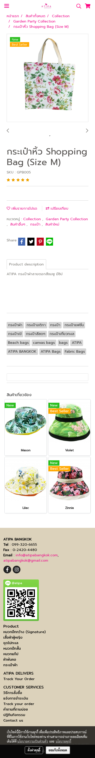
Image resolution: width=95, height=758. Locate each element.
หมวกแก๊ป (10, 654)
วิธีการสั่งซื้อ (12, 693)
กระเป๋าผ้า (10, 665)
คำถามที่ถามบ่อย (15, 709)
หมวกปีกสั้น (12, 648)
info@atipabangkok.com (37, 555)
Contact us (13, 720)
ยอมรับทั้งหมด (58, 750)
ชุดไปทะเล (10, 643)
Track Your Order (19, 679)
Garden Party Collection (67, 219)
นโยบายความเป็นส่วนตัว (32, 741)
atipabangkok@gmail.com (25, 560)
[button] (77, 6)
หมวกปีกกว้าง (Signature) (24, 632)
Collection (32, 219)
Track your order (18, 704)
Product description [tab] (26, 264)
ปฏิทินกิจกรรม (14, 715)
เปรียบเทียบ (58, 208)
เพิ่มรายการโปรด (23, 208)
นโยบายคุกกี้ (63, 741)
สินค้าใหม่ (52, 224)
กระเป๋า (36, 224)
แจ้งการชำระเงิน (15, 698)
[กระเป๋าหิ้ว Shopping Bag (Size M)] (47, 78)
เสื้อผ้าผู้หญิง (13, 637)
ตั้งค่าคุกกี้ (34, 750)
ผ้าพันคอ (9, 659)
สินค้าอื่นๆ (18, 224)
